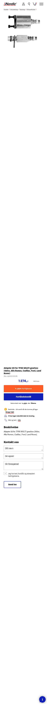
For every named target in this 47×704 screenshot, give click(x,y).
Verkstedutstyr (14, 9)
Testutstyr (22, 9)
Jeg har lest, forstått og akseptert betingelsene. (21, 475)
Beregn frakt (10, 412)
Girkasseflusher (31, 9)
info (19, 420)
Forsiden (6, 9)
